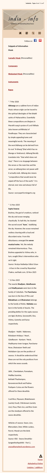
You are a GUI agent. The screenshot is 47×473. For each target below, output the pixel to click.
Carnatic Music (14, 58)
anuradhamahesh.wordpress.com (21, 447)
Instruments (13, 82)
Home (40, 460)
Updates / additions (35, 468)
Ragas (10, 90)
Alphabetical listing (35, 464)
